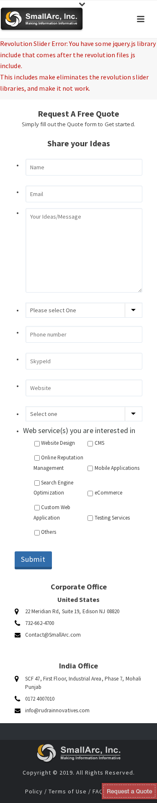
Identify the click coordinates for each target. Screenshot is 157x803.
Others (48, 531)
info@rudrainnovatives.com (57, 710)
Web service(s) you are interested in (79, 430)
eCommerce (109, 492)
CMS (99, 442)
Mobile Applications (117, 468)
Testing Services (112, 517)
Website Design (58, 442)
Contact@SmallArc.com (53, 634)
